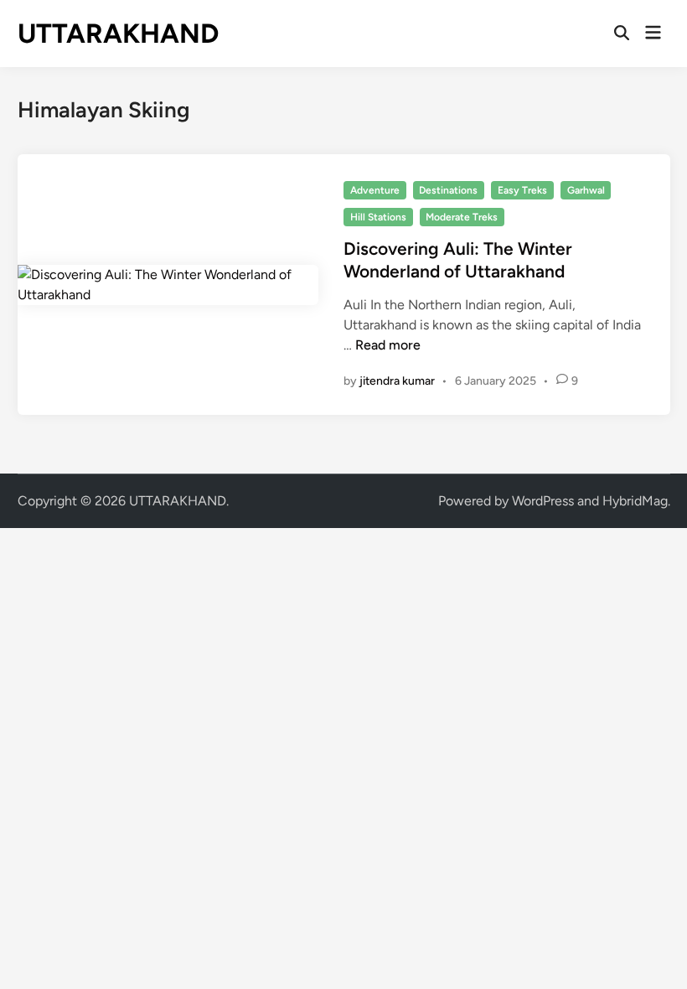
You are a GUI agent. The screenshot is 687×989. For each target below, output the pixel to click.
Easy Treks (522, 190)
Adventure (375, 190)
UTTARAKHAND (118, 33)
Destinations (448, 190)
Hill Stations (378, 217)
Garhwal (586, 190)
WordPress (543, 501)
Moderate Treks (462, 217)
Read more (388, 345)
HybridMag (635, 501)
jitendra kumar (397, 381)
